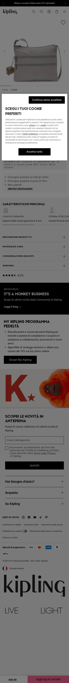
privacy (32, 125)
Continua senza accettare (46, 99)
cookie (43, 125)
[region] (34, 127)
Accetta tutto (34, 151)
